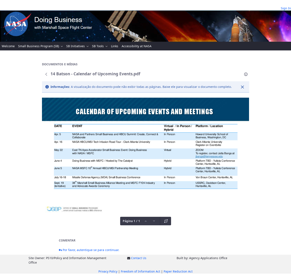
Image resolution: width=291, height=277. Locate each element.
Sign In (286, 8)
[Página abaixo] (154, 221)
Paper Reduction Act (178, 271)
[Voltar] (46, 74)
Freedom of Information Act (140, 271)
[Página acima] (145, 221)
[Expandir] (166, 221)
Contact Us (138, 258)
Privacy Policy (107, 271)
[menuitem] (8, 46)
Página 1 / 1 (131, 221)
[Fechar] (242, 87)
